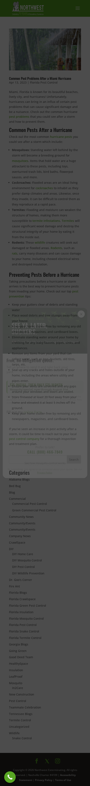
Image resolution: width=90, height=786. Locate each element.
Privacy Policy (44, 472)
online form (32, 412)
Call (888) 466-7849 (45, 452)
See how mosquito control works (45, 463)
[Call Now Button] (10, 777)
